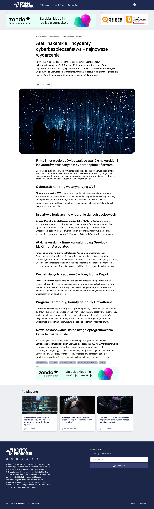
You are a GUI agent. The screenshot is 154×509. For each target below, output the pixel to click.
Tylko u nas (44, 5)
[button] (135, 4)
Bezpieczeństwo (55, 37)
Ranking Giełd (73, 5)
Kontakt (133, 503)
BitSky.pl (21, 503)
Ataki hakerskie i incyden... (73, 37)
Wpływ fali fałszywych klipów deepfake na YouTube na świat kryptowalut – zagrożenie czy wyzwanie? (37, 421)
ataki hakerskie (42, 363)
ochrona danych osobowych (87, 363)
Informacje (43, 37)
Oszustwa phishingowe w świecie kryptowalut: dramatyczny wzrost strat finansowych (114, 419)
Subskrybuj (120, 466)
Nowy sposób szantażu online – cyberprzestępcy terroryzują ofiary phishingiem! (77, 419)
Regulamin (143, 503)
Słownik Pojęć (58, 5)
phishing (102, 363)
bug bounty (53, 363)
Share (47, 85)
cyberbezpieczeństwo (67, 363)
